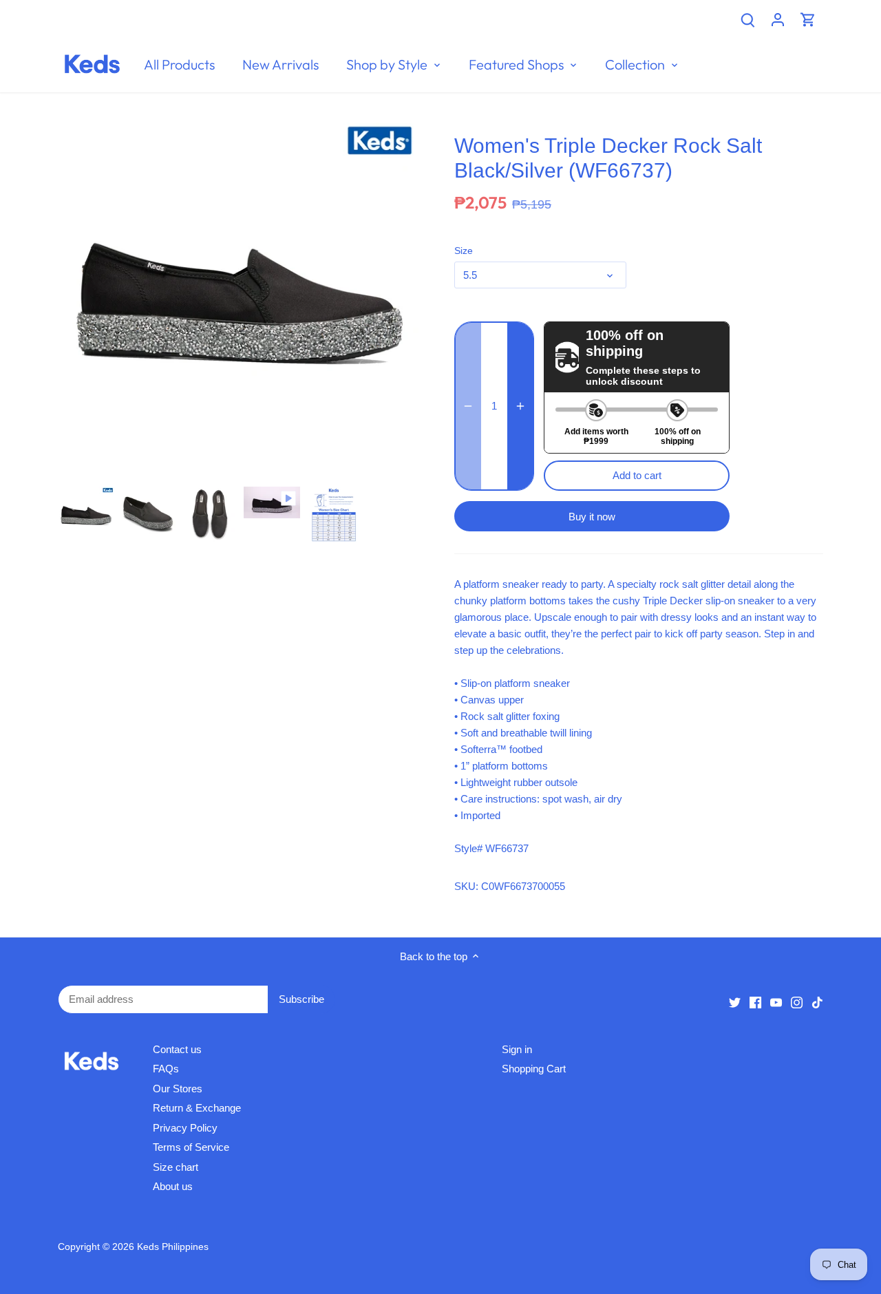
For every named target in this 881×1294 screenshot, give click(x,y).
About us (173, 1186)
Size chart (175, 1167)
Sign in (517, 1049)
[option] (86, 515)
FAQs (166, 1068)
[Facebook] (755, 1001)
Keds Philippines (173, 1247)
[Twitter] (735, 1001)
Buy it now (592, 516)
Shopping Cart (534, 1068)
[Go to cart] (808, 19)
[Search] (747, 19)
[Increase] (520, 406)
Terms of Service (191, 1147)
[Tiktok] (817, 1001)
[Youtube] (776, 1001)
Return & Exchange (197, 1108)
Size (463, 251)
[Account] (778, 19)
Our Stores (177, 1088)
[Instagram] (797, 1001)
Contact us (177, 1049)
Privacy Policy (185, 1128)
